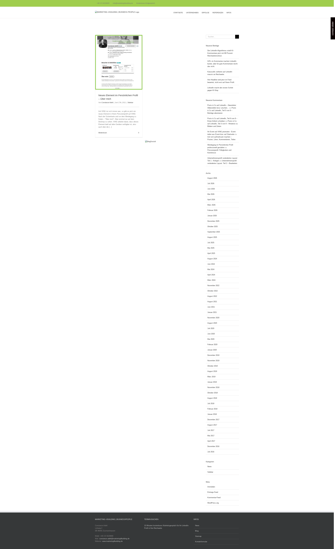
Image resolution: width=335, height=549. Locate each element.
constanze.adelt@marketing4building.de (114, 539)
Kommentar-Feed (213, 498)
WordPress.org (213, 503)
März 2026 (211, 205)
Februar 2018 (212, 409)
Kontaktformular (201, 542)
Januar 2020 (212, 350)
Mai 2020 (210, 339)
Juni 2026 (211, 189)
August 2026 (212, 178)
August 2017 (212, 425)
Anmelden (211, 487)
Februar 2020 (212, 344)
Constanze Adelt (107, 102)
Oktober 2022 (212, 291)
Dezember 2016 (213, 446)
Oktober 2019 (212, 366)
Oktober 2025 (212, 226)
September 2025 (213, 232)
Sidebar (130, 102)
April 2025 (211, 253)
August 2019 (212, 371)
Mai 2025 (210, 248)
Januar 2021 (212, 312)
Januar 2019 (212, 382)
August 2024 (212, 259)
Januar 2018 (212, 414)
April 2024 (211, 275)
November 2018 (213, 387)
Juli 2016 (210, 452)
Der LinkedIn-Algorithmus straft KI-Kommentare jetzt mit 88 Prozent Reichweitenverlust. (220, 53)
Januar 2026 (212, 216)
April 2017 (211, 441)
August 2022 (212, 296)
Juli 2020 (210, 328)
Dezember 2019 (213, 355)
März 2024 (211, 280)
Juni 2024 (211, 264)
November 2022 (213, 285)
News (209, 467)
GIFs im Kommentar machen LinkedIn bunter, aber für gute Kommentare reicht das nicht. (222, 63)
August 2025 (212, 237)
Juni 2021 (211, 307)
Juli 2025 (210, 243)
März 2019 (211, 377)
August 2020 (212, 323)
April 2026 (211, 200)
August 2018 (212, 398)
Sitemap (198, 536)
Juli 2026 (210, 183)
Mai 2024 (210, 269)
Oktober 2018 (212, 393)
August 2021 (212, 302)
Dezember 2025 (213, 221)
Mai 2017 (210, 436)
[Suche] (235, 12)
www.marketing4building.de (112, 541)
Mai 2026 (210, 194)
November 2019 (213, 361)
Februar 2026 (212, 210)
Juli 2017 (210, 430)
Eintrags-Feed (212, 492)
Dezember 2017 (213, 420)
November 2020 (213, 318)
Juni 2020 (211, 334)
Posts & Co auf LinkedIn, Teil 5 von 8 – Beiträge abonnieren (221, 110)
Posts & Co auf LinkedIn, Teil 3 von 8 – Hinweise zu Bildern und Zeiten (222, 123)
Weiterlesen (102, 133)
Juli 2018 (210, 403)
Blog (197, 531)
